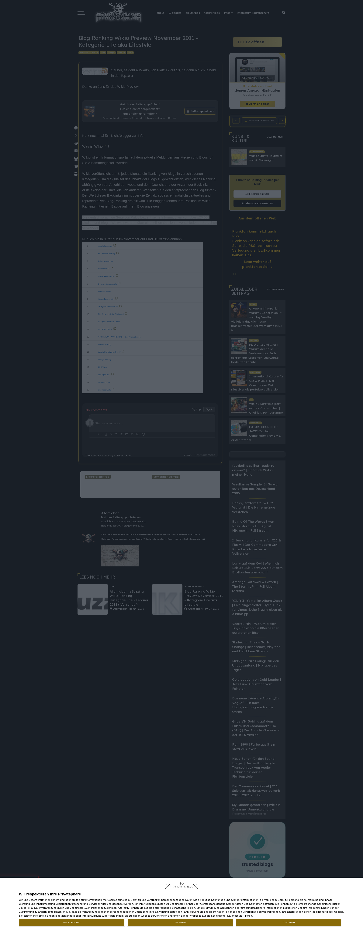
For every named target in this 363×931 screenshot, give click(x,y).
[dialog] (181, 904)
